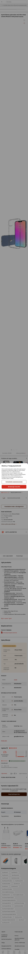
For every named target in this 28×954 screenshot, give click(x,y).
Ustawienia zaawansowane (14, 482)
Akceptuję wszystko (14, 487)
